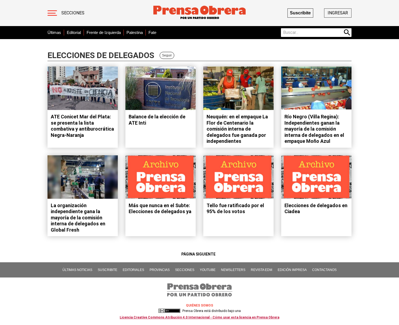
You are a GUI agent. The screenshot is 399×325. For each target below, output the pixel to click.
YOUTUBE (208, 270)
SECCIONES (184, 270)
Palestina (134, 32)
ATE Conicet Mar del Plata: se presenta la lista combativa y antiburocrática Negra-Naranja (82, 126)
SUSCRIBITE (107, 270)
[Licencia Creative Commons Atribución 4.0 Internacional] (169, 311)
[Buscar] (347, 32)
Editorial (74, 32)
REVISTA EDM (261, 270)
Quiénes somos (199, 305)
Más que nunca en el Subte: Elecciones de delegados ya (160, 208)
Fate (152, 32)
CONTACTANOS (324, 270)
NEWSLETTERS (233, 270)
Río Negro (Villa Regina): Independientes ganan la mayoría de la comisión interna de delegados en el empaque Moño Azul (314, 129)
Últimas (54, 32)
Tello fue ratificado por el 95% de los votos (235, 208)
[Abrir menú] (52, 13)
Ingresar (338, 12)
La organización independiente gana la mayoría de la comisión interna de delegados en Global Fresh (78, 218)
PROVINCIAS (160, 270)
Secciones (72, 12)
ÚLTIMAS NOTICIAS (77, 270)
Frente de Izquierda (104, 32)
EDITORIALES (133, 270)
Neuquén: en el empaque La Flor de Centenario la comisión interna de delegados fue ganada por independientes (237, 129)
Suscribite (300, 13)
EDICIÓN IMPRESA (292, 270)
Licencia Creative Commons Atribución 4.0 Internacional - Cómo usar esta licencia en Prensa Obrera (199, 317)
